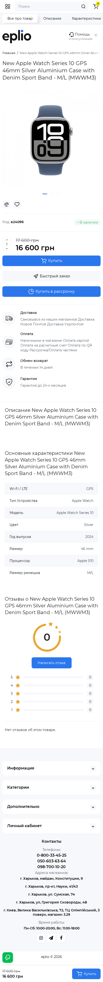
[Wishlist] (17, 204)
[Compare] (6, 204)
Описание (52, 18)
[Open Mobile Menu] (7, 6)
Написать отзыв (52, 663)
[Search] (83, 6)
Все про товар (20, 18)
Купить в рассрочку (55, 291)
